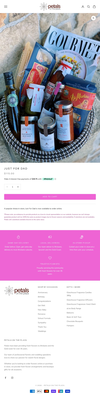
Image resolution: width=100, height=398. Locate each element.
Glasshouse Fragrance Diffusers (80, 300)
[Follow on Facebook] (5, 377)
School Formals (44, 318)
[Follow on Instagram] (12, 377)
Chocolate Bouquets (75, 321)
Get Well (41, 305)
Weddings (42, 331)
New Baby (42, 310)
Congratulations (44, 301)
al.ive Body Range (74, 308)
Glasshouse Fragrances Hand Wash (81, 304)
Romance (41, 314)
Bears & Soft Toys (74, 317)
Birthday (41, 297)
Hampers (70, 325)
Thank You (42, 327)
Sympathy (42, 322)
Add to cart (50, 197)
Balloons (70, 313)
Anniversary (43, 292)
